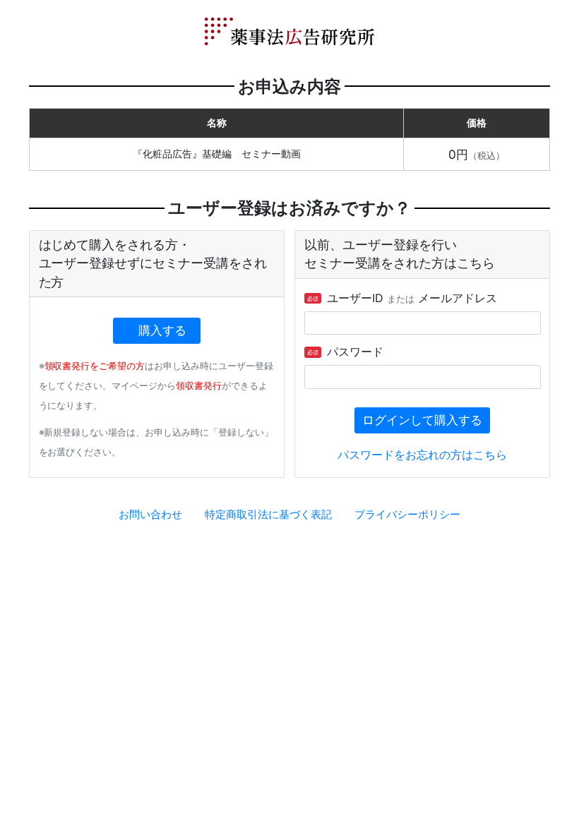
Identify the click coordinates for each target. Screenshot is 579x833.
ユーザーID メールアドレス (402, 298)
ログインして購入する (422, 420)
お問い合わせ (150, 514)
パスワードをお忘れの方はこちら (422, 455)
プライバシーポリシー (407, 514)
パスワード (345, 351)
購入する (162, 330)
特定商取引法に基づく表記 (268, 514)
